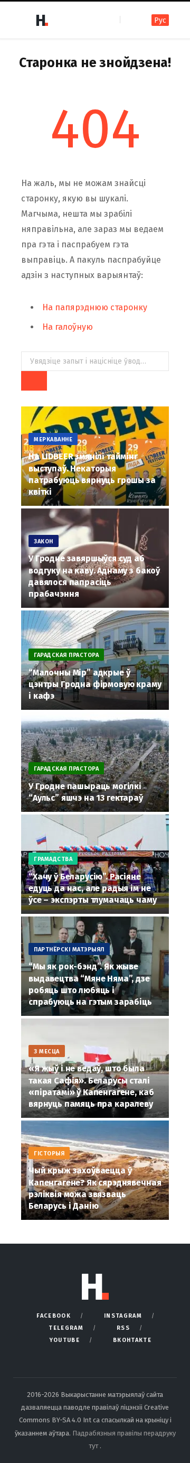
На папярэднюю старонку (94, 307)
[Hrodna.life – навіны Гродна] (42, 20)
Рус (160, 20)
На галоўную (67, 327)
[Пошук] (129, 20)
